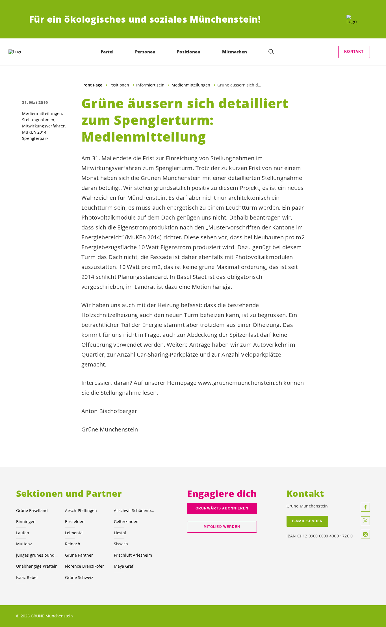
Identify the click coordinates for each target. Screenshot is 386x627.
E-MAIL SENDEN (307, 521)
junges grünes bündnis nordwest (37, 555)
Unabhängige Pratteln (37, 566)
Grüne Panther (79, 555)
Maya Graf (123, 566)
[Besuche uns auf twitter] (365, 520)
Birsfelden (74, 521)
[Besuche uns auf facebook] (365, 507)
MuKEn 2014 (34, 132)
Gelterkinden (126, 521)
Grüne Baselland (32, 510)
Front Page (91, 85)
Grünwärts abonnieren (222, 508)
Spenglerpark (35, 138)
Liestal (120, 532)
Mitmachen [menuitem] (234, 52)
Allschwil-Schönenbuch (135, 510)
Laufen (22, 532)
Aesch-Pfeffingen (81, 510)
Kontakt (354, 51)
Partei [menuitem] (107, 52)
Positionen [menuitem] (188, 52)
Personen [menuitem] (145, 52)
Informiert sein (150, 85)
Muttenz (24, 543)
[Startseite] (351, 19)
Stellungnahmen (38, 119)
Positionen (119, 85)
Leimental (74, 532)
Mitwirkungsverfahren (44, 126)
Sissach (121, 543)
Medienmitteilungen (191, 85)
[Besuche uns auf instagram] (365, 534)
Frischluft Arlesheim (133, 555)
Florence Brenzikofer (84, 566)
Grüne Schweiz (79, 577)
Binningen (26, 521)
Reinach (72, 543)
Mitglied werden (222, 527)
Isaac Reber (27, 577)
